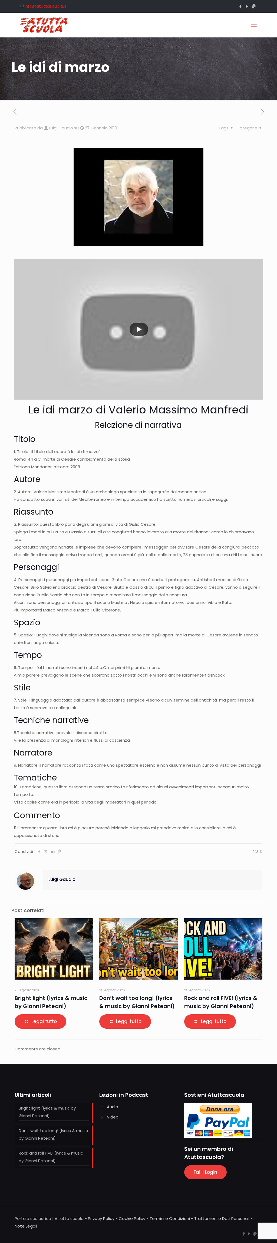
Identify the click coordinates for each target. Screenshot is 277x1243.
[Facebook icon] (240, 6)
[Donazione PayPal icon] (254, 6)
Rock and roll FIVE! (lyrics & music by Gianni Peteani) (51, 1157)
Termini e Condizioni (170, 1218)
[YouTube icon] (247, 6)
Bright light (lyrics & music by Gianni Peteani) (47, 1111)
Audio (112, 1107)
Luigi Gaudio (61, 128)
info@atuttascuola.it (46, 6)
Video (112, 1117)
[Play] (138, 329)
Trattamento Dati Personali (221, 1218)
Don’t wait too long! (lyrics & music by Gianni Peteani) (53, 1134)
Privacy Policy (101, 1218)
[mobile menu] (253, 25)
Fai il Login (205, 1172)
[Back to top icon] (251, 1232)
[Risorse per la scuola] (44, 25)
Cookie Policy (132, 1218)
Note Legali (26, 1226)
